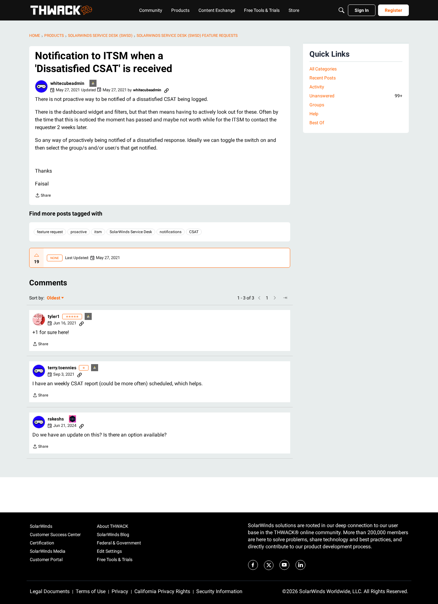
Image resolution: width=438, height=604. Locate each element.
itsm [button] (98, 232)
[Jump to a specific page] (285, 298)
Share (43, 196)
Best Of (316, 122)
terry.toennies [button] (62, 367)
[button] (41, 86)
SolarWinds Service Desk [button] (131, 232)
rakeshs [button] (56, 418)
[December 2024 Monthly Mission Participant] (73, 419)
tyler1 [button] (54, 316)
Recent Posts (322, 77)
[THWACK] (61, 10)
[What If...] (93, 84)
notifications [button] (170, 232)
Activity (316, 86)
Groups (316, 104)
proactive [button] (79, 232)
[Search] (341, 10)
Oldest (54, 298)
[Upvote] (36, 255)
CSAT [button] (193, 232)
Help (313, 113)
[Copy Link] (166, 90)
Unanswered (355, 95)
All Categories (323, 68)
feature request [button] (50, 232)
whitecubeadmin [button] (67, 83)
